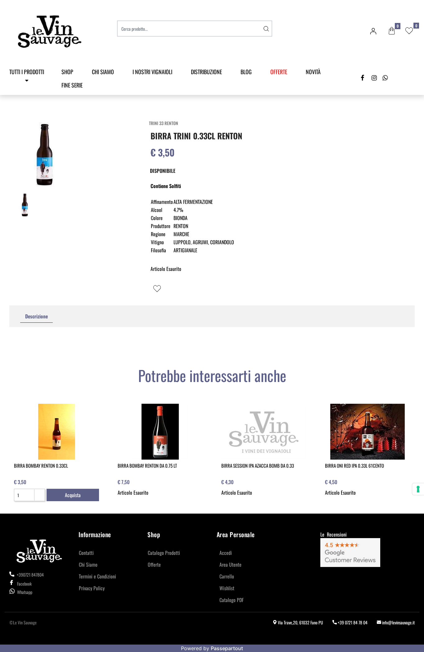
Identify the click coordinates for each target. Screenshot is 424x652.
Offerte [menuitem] (154, 564)
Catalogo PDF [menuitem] (231, 600)
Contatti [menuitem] (86, 552)
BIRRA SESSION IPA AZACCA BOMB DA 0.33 (257, 465)
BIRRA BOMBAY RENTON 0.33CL (41, 465)
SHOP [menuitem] (67, 72)
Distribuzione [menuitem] (206, 72)
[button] (266, 28)
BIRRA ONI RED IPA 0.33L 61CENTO (354, 465)
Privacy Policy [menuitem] (92, 588)
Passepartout (227, 648)
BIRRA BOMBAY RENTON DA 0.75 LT (147, 465)
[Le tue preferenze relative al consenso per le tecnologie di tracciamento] (418, 489)
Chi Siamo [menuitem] (103, 72)
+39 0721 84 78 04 (352, 622)
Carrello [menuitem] (226, 576)
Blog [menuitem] (246, 72)
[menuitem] (278, 72)
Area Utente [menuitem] (230, 564)
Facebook (24, 583)
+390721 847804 (30, 574)
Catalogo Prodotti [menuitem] (164, 552)
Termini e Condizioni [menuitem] (97, 576)
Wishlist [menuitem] (226, 588)
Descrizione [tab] (36, 316)
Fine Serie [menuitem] (72, 85)
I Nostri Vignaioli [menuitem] (152, 72)
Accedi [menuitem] (225, 552)
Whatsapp (24, 592)
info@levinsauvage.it (398, 622)
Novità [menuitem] (313, 72)
